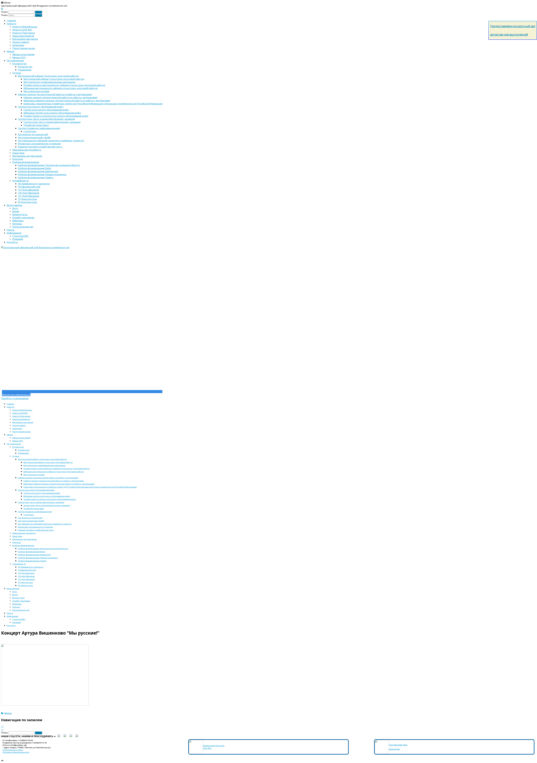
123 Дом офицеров (28, 189)
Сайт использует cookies (13, 750)
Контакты (12, 242)
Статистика (29, 131)
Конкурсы (17, 159)
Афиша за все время (23, 54)
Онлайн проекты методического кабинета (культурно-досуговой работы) (64, 85)
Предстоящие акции (23, 48)
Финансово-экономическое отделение (39, 143)
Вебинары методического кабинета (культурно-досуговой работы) (60, 88)
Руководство (19, 63)
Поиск (4, 11)
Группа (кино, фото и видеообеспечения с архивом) (46, 119)
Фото (15, 208)
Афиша (10, 51)
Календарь (18, 45)
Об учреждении (15, 60)
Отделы (16, 72)
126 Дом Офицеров (28, 192)
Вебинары (17, 220)
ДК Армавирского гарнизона (34, 183)
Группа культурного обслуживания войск (40, 106)
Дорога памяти (20, 42)
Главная (11, 20)
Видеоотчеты (19, 214)
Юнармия (17, 239)
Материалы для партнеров (27, 156)
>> (2, 729)
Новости (11, 23)
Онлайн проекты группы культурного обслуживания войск (55, 116)
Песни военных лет (23, 226)
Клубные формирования (25, 162)
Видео (15, 211)
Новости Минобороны (24, 26)
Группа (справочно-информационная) (39, 128)
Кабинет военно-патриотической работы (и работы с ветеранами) (55, 94)
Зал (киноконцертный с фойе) (34, 137)
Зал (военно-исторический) (33, 134)
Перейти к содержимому (15, 398)
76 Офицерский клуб (29, 186)
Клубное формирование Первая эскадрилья (42, 174)
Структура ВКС (20, 236)
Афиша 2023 (18, 57)
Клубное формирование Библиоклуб (38, 171)
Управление (24, 69)
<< (2, 726)
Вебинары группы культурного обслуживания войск (52, 112)
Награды (17, 223)
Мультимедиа (14, 205)
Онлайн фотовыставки (36, 125)
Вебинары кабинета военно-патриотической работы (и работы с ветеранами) (66, 100)
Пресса (10, 229)
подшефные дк (20, 180)
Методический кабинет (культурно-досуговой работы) (48, 76)
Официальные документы (26, 149)
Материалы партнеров (25, 39)
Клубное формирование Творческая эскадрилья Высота (49, 165)
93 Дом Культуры (27, 202)
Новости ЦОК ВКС (22, 29)
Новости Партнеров (23, 32)
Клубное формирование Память (35, 177)
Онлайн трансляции (23, 217)
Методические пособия (36, 91)
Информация (14, 232)
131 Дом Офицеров (28, 196)
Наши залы (18, 152)
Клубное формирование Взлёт (34, 168)
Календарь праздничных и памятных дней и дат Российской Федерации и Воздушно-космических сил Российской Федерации (92, 103)
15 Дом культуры (27, 199)
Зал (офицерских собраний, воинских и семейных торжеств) (51, 140)
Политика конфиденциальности (16, 752)
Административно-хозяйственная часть (40, 146)
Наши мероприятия (23, 35)
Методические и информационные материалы (49, 82)
